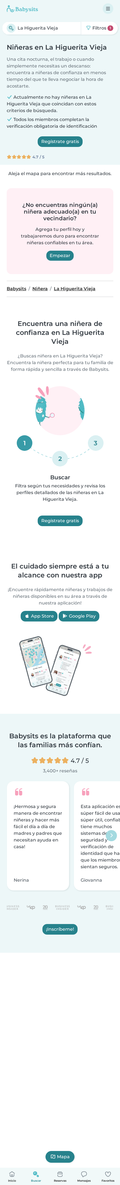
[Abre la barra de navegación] (108, 8)
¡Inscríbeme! (60, 929)
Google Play (82, 616)
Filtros (101, 28)
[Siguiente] (111, 835)
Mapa (63, 1156)
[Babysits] (22, 8)
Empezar (60, 255)
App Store (42, 616)
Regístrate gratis (60, 141)
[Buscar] (11, 28)
